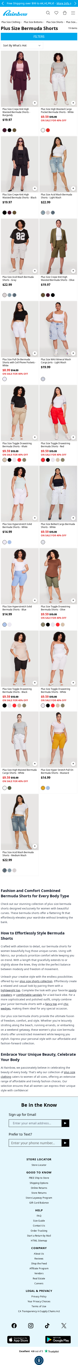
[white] (43, 130)
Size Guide (39, 1220)
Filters (39, 36)
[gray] (48, 213)
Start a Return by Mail (39, 1235)
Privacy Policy (38, 1296)
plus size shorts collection (36, 981)
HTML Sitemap (39, 1240)
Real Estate (39, 1278)
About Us (39, 1253)
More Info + (64, 3)
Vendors (39, 1273)
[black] (9, 130)
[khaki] (4, 460)
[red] (48, 130)
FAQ (39, 1215)
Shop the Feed (39, 1263)
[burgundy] (4, 130)
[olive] (14, 130)
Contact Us (39, 1225)
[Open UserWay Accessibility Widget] (39, 1360)
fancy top (51, 1004)
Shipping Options (39, 1183)
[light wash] (43, 213)
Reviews (38, 1258)
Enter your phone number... (33, 1143)
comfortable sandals (29, 995)
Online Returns (39, 1188)
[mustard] (43, 788)
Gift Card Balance (39, 1202)
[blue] (9, 542)
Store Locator (39, 1165)
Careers (38, 1283)
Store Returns (39, 1192)
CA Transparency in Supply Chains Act (39, 1311)
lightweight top (10, 990)
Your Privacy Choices (39, 1301)
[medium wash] (53, 213)
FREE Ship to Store (39, 1177)
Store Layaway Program (39, 1197)
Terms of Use (39, 1306)
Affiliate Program (39, 1268)
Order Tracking (39, 1230)
